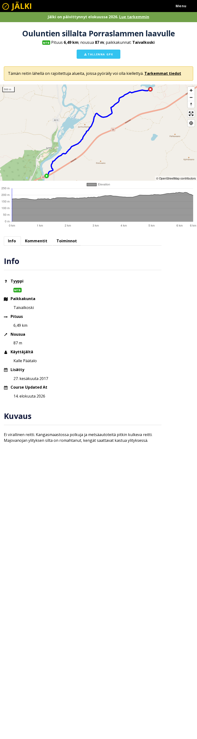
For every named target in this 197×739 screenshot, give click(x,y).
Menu (181, 6)
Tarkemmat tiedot (162, 73)
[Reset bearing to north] (191, 104)
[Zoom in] (191, 90)
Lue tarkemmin (134, 16)
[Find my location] (191, 123)
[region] (98, 132)
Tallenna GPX (100, 54)
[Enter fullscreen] (191, 113)
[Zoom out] (191, 97)
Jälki (21, 6)
